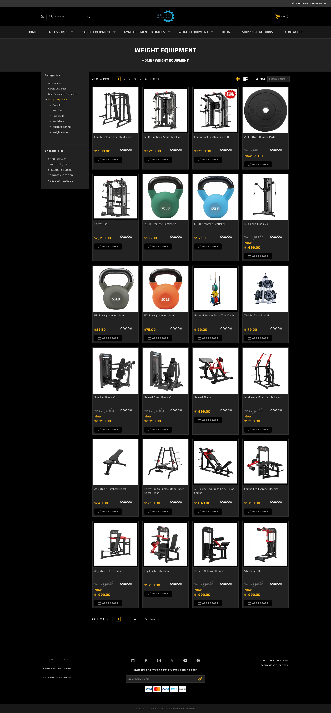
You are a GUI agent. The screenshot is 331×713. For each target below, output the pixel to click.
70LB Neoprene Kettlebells (160, 224)
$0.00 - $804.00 (57, 159)
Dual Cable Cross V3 (256, 224)
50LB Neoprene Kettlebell (159, 316)
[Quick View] (131, 94)
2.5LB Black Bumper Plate (259, 137)
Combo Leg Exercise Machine (261, 489)
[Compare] (131, 112)
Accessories (58, 32)
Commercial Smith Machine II (211, 137)
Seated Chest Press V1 (158, 398)
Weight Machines (62, 127)
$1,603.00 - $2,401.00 (60, 170)
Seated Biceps (202, 398)
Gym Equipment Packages (144, 32)
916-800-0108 (318, 3)
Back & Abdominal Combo (209, 571)
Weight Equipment (193, 32)
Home (32, 32)
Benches (57, 110)
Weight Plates (60, 132)
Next (153, 79)
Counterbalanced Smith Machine (113, 137)
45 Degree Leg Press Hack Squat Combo (214, 491)
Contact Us (294, 32)
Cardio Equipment (96, 32)
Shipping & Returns (257, 32)
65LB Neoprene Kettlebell (209, 224)
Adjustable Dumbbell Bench (110, 489)
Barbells (57, 105)
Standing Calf (252, 571)
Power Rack (101, 224)
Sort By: (260, 79)
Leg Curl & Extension (156, 571)
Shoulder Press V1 (105, 398)
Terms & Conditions (57, 668)
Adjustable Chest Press (108, 571)
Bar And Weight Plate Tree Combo (214, 316)
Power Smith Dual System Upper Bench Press (164, 491)
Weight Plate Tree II (256, 316)
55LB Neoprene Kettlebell (109, 316)
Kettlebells (58, 121)
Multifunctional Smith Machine (162, 137)
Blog (226, 32)
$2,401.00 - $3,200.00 (60, 175)
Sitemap (190, 708)
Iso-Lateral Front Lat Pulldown (262, 398)
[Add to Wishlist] (131, 103)
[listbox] (278, 79)
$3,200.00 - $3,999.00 (60, 181)
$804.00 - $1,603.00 (59, 164)
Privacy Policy (57, 659)
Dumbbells (58, 116)
